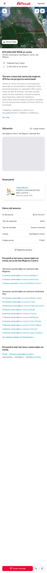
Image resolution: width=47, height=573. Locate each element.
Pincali (4, 354)
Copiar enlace (39, 128)
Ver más (5, 117)
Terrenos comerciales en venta (21, 354)
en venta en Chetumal (19, 329)
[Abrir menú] (4, 3)
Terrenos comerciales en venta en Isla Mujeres (20, 270)
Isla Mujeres (19, 357)
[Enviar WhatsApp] (42, 568)
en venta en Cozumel (19, 313)
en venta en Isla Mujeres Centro (21, 283)
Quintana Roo (7, 357)
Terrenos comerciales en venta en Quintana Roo (23, 292)
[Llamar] (36, 568)
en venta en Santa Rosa (20, 279)
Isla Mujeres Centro (33, 357)
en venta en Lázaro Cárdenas (22, 333)
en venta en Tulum (18, 302)
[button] (43, 27)
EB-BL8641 (40, 214)
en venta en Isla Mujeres (20, 317)
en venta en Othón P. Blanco (22, 325)
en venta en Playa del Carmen (23, 306)
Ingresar (41, 3)
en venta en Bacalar (18, 310)
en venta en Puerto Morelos (22, 321)
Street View (11, 42)
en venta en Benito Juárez (22, 298)
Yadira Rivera (22, 188)
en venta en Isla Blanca (20, 275)
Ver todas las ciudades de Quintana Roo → (18, 337)
